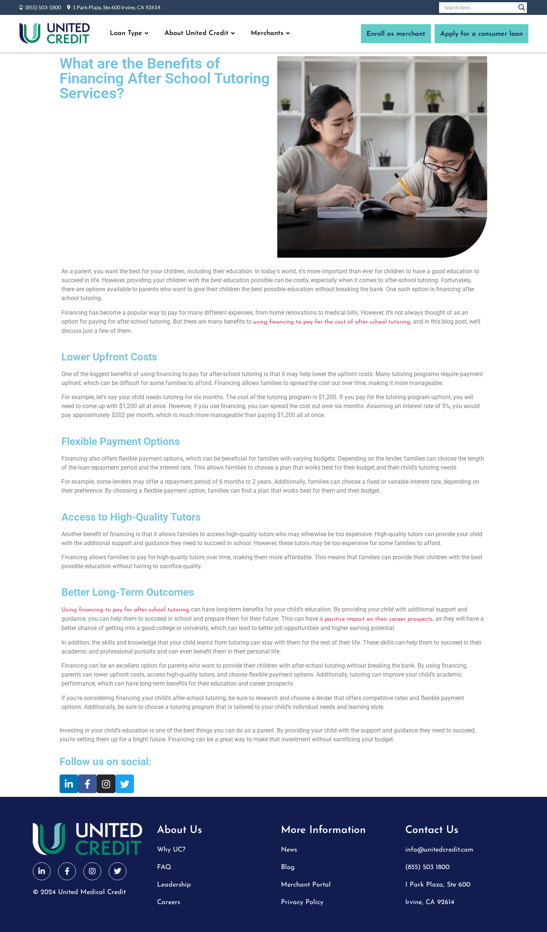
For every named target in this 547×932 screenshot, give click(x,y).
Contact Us (431, 830)
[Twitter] (124, 783)
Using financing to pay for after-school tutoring (125, 610)
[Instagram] (106, 783)
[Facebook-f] (87, 783)
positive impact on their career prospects (378, 619)
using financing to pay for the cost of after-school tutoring (331, 322)
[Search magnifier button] (521, 7)
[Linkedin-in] (69, 783)
